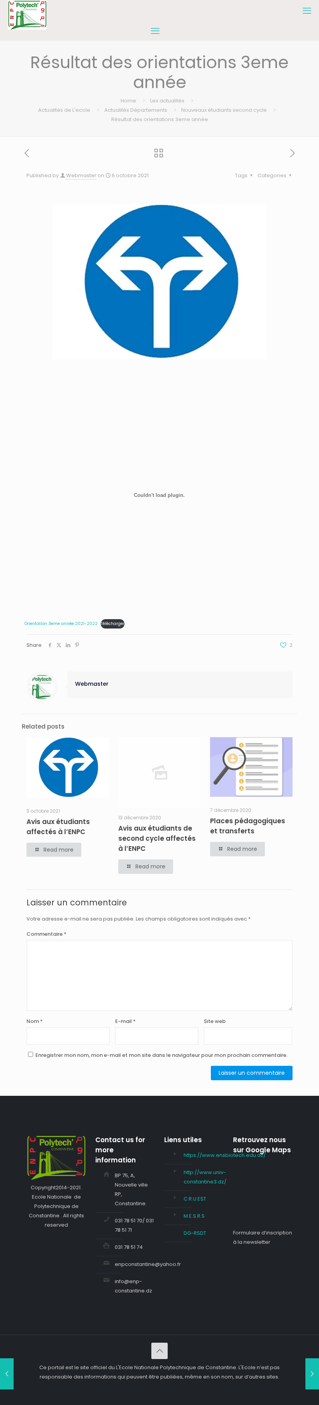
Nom (34, 1021)
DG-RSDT (195, 1233)
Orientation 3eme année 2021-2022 (61, 624)
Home (128, 100)
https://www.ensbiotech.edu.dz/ (225, 1155)
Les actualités (167, 100)
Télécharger (112, 624)
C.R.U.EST (195, 1199)
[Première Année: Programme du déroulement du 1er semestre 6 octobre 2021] (7, 1373)
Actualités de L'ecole (64, 110)
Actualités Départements (135, 110)
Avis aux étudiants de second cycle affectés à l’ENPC (157, 838)
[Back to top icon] (159, 1351)
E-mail (125, 1021)
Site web (215, 1021)
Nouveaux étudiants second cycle (224, 110)
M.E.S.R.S (194, 1216)
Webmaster (81, 175)
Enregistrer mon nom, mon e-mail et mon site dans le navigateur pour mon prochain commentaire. (161, 1055)
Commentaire (46, 934)
